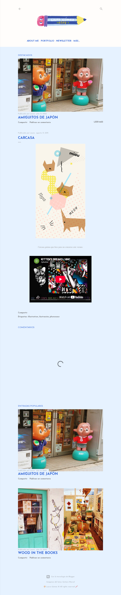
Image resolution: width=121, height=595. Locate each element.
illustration (33, 317)
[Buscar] (101, 8)
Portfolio (47, 41)
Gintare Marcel (68, 582)
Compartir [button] (22, 122)
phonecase (54, 317)
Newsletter (63, 41)
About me (33, 41)
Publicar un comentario (40, 122)
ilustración (44, 317)
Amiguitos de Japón (38, 117)
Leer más (98, 122)
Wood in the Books (38, 553)
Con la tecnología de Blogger (63, 577)
